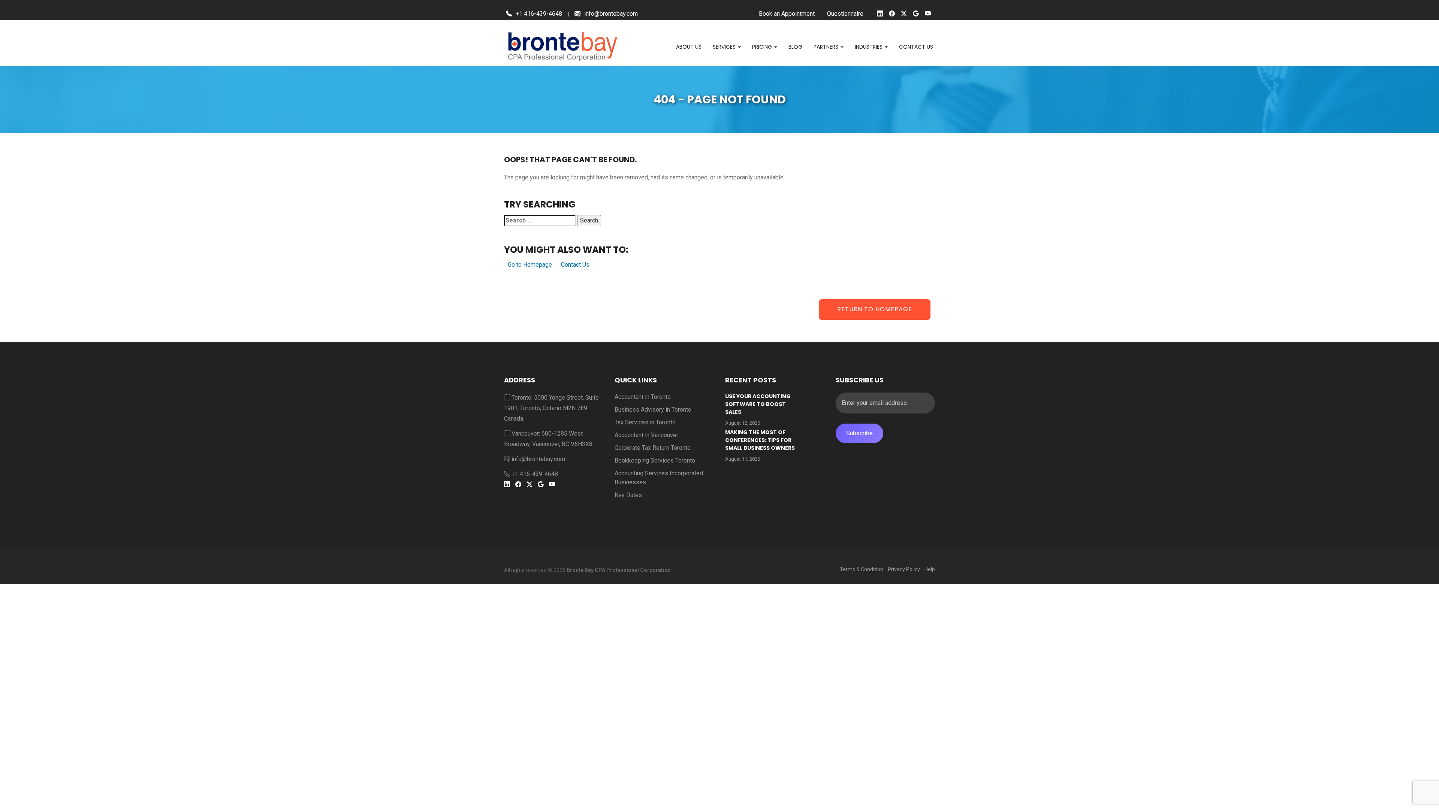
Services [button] (725, 47)
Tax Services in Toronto (645, 422)
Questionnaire (845, 13)
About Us (689, 47)
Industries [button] (869, 47)
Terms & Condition (861, 569)
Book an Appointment (787, 13)
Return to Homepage (874, 309)
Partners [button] (827, 47)
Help (929, 569)
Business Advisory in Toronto (653, 409)
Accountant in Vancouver (646, 435)
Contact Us (575, 264)
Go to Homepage (530, 264)
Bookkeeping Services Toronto (655, 460)
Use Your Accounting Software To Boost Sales (758, 404)
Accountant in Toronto (643, 396)
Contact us (916, 47)
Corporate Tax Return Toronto (653, 447)
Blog (795, 47)
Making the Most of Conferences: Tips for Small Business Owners (760, 440)
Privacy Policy (904, 569)
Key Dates (628, 495)
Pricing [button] (762, 47)
